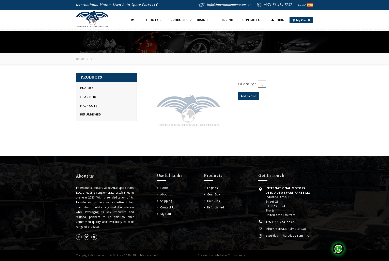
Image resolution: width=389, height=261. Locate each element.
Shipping (226, 20)
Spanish (302, 4)
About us (166, 194)
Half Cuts (88, 106)
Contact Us (252, 20)
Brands (203, 20)
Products (179, 20)
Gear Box (88, 97)
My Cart (165, 214)
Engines (86, 88)
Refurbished (90, 114)
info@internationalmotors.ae (229, 4)
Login (279, 20)
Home (131, 20)
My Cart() (302, 20)
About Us (153, 20)
